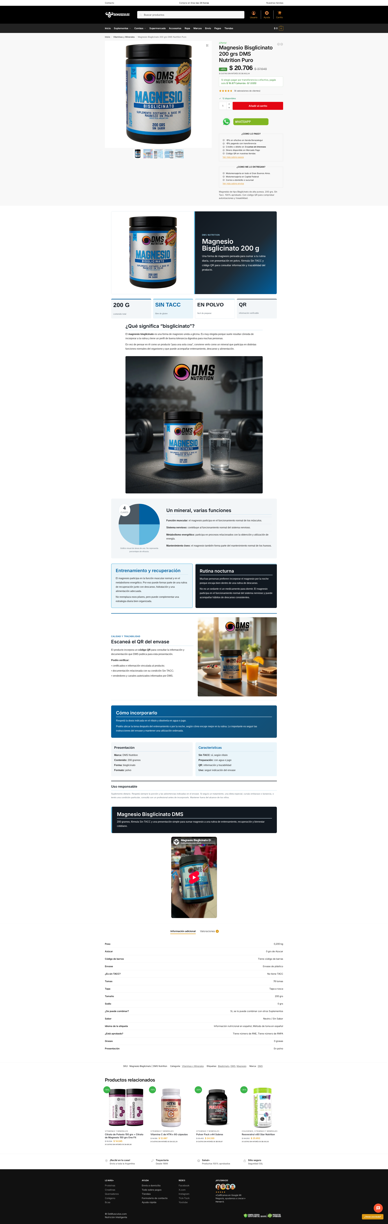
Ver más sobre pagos (233, 157)
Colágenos (247, 1131)
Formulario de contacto (155, 1198)
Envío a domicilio (151, 1185)
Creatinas (110, 1189)
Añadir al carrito (258, 105)
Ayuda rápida (149, 1202)
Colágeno (110, 1198)
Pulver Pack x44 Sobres (209, 1134)
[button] (278, 28)
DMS (233, 1066)
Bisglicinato (223, 1066)
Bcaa (107, 1202)
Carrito (279, 17)
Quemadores (112, 1193)
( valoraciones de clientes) (247, 91)
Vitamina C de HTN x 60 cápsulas (169, 1134)
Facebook (184, 1185)
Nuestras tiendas (274, 3)
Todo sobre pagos (151, 1189)
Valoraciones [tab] (209, 931)
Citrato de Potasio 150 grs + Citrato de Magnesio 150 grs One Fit (124, 1136)
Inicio (107, 37)
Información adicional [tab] (183, 931)
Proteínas (110, 1185)
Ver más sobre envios (233, 183)
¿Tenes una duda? (372, 1217)
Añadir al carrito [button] (125, 1150)
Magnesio (241, 1066)
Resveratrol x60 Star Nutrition (258, 1134)
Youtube (183, 1202)
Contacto (109, 3)
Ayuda (267, 17)
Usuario (253, 17)
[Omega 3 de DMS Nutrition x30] (281, 44)
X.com (182, 1189)
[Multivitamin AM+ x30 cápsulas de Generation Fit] (278, 44)
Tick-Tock (184, 1198)
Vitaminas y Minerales (124, 37)
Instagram (184, 1193)
